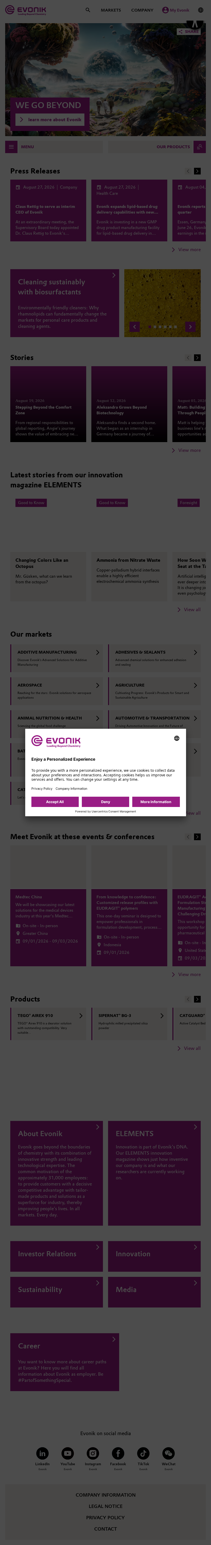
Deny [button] (105, 802)
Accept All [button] (55, 802)
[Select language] (177, 738)
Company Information (71, 789)
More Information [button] (155, 802)
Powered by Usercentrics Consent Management (105, 811)
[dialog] (105, 772)
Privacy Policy (41, 789)
